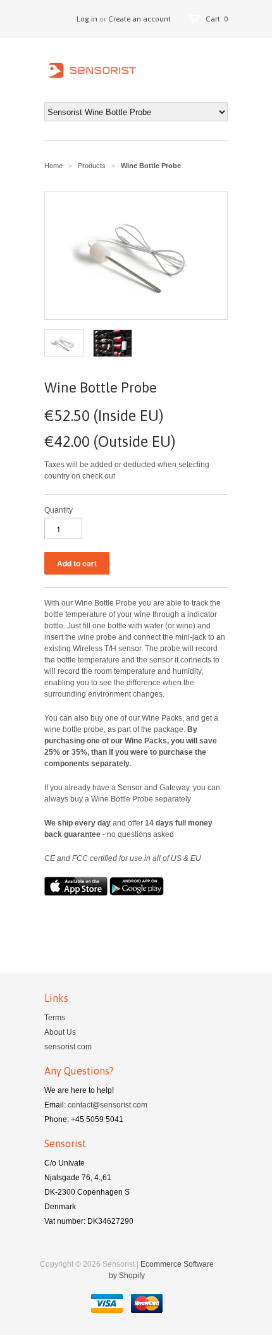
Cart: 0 (217, 19)
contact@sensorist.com (107, 1104)
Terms (54, 1017)
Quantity (58, 510)
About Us (60, 1032)
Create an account (139, 19)
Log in (87, 19)
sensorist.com (68, 1046)
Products (92, 165)
